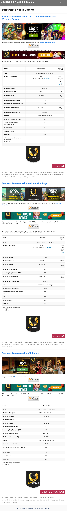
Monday (45, 500)
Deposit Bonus (33, 172)
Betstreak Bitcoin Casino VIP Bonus (20, 353)
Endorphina (45, 174)
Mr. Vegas (47, 78)
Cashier (20, 172)
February (56, 174)
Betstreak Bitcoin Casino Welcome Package (24, 183)
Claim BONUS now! (53, 491)
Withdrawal (60, 172)
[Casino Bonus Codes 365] (17, 3)
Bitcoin (6, 172)
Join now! (58, 166)
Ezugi (51, 174)
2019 (5, 174)
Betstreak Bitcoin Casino (47, 42)
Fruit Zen (60, 84)
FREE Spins (42, 172)
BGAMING (31, 174)
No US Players (25, 177)
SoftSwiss (34, 177)
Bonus (16, 172)
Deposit (26, 172)
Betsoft (9, 174)
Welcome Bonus (52, 172)
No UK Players (15, 177)
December (38, 174)
